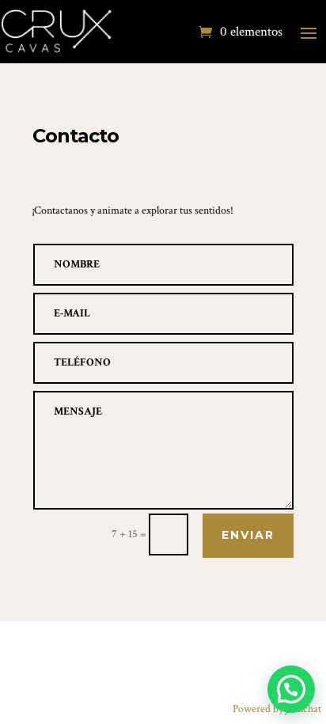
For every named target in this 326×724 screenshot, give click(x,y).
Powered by (277, 709)
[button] (291, 689)
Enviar (248, 535)
